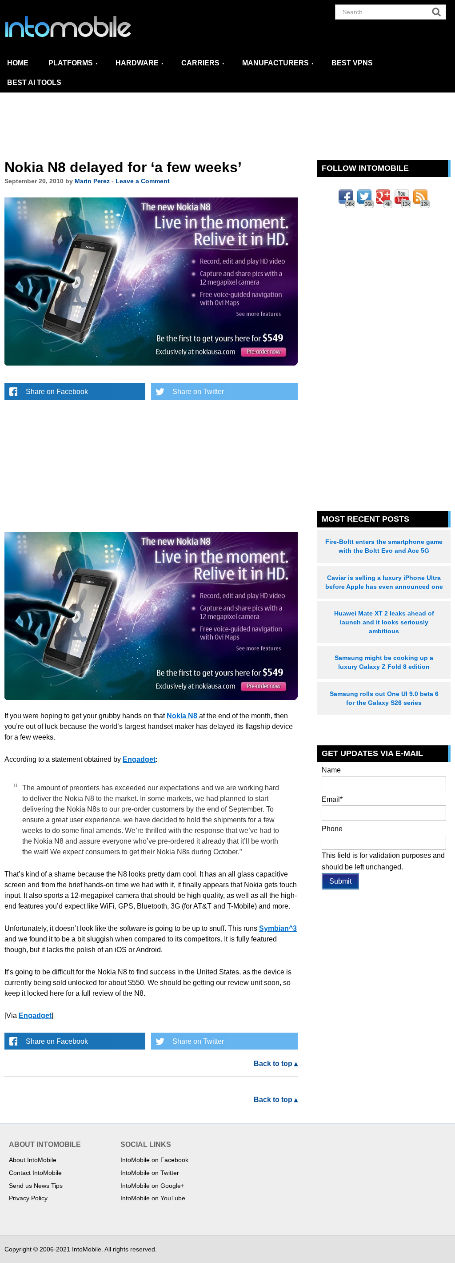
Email (332, 799)
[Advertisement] (227, 127)
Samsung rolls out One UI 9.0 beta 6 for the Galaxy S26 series (384, 698)
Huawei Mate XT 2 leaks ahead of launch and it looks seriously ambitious (384, 622)
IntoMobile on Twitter (149, 1172)
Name (331, 770)
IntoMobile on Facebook (154, 1159)
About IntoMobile (32, 1159)
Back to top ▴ (276, 1063)
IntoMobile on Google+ (152, 1185)
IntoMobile (84, 26)
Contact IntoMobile (35, 1172)
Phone (332, 829)
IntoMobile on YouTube (152, 1198)
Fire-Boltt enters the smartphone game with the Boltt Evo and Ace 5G (384, 546)
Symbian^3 (278, 928)
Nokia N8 (182, 716)
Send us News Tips (36, 1185)
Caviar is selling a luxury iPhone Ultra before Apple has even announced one (384, 582)
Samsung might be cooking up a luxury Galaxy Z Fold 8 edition (384, 662)
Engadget (139, 759)
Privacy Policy (28, 1198)
